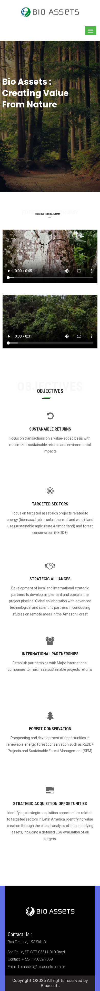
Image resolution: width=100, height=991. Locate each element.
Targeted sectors (50, 504)
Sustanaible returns (50, 429)
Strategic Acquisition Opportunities (50, 803)
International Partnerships (50, 653)
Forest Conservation (50, 728)
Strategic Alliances (50, 578)
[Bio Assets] (50, 11)
